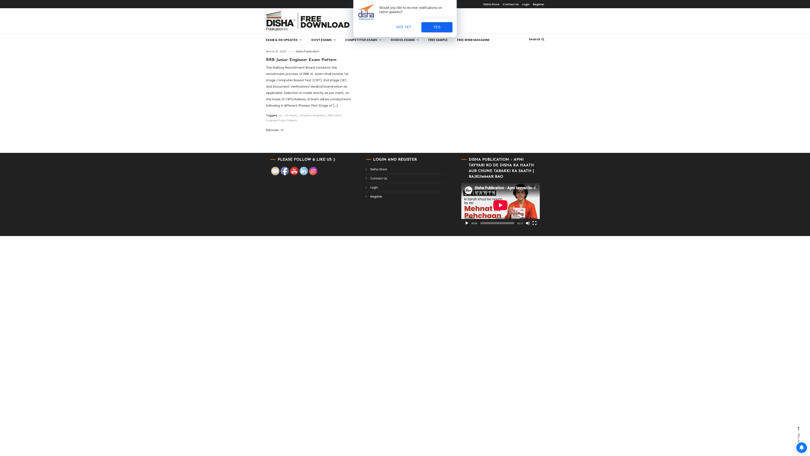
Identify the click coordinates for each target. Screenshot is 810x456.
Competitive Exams (361, 40)
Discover (272, 130)
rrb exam (291, 115)
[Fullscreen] (534, 223)
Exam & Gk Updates (282, 40)
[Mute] (528, 223)
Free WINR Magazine (473, 40)
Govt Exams (321, 40)
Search (534, 39)
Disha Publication (307, 51)
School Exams (403, 40)
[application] (500, 205)
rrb (280, 115)
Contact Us (511, 4)
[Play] (467, 223)
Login (525, 4)
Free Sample (438, 40)
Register (538, 4)
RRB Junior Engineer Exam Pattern (301, 60)
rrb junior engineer (312, 115)
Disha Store (491, 4)
